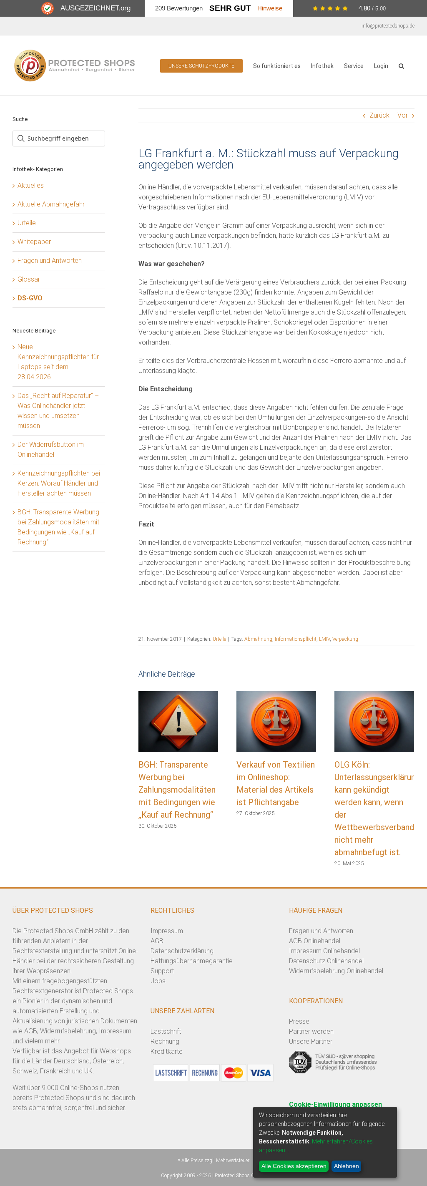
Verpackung (345, 639)
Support (162, 971)
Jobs (158, 981)
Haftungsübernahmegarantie (192, 961)
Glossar (29, 279)
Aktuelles (31, 185)
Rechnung (165, 1041)
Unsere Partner (310, 1041)
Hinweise (269, 8)
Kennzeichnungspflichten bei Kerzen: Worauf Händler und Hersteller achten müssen (59, 483)
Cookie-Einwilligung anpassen (335, 1104)
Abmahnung (258, 639)
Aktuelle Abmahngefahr (51, 204)
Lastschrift (166, 1031)
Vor (402, 115)
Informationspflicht (295, 639)
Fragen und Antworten (50, 260)
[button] (401, 65)
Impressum (167, 931)
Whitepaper (34, 242)
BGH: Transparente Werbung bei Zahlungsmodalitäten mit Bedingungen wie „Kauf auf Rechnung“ (177, 790)
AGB (157, 941)
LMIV (324, 639)
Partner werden (311, 1031)
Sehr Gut (230, 8)
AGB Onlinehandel (314, 941)
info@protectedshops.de (388, 26)
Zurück (379, 115)
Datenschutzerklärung (182, 951)
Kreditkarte (167, 1051)
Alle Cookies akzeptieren (294, 1166)
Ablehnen (346, 1166)
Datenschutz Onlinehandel (326, 961)
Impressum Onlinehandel (324, 951)
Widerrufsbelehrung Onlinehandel (336, 971)
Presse (299, 1021)
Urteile (219, 639)
